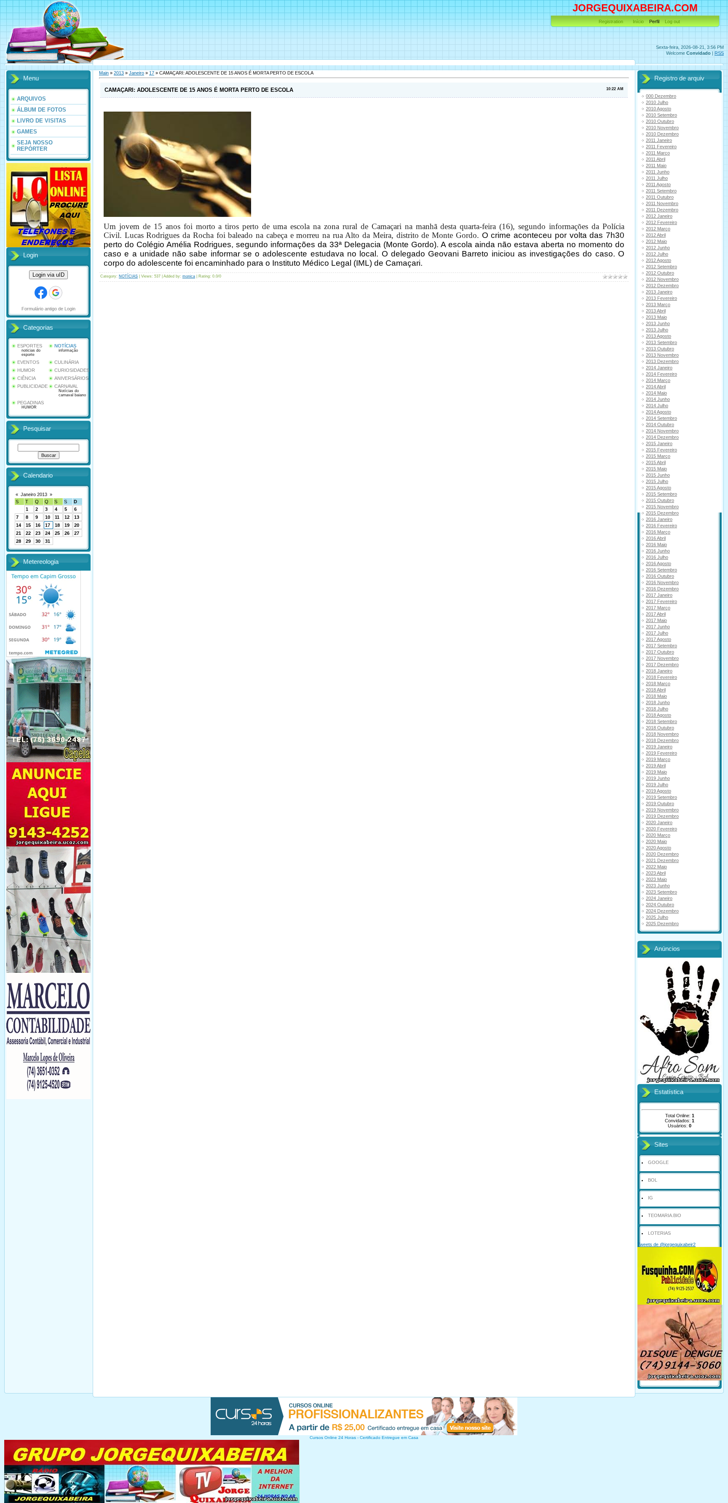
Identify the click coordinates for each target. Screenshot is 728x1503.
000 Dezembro (661, 96)
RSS (719, 53)
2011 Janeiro (659, 140)
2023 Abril (656, 873)
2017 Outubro (660, 651)
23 (37, 533)
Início (638, 21)
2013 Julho (657, 329)
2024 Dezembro (662, 910)
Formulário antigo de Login (48, 308)
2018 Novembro (662, 734)
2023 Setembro (661, 891)
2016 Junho (658, 550)
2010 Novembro (662, 127)
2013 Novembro (662, 355)
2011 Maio (656, 165)
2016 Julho (657, 557)
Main (104, 72)
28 (18, 541)
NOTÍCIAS (65, 345)
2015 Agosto (658, 487)
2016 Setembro (661, 569)
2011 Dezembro (662, 209)
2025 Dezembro (662, 923)
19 (67, 525)
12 (67, 517)
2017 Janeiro (659, 595)
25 (57, 533)
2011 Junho (657, 171)
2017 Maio (656, 620)
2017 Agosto (658, 639)
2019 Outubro (660, 803)
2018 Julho (657, 708)
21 (18, 533)
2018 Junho (658, 702)
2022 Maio (656, 866)
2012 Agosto (658, 260)
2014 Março (658, 380)
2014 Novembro (662, 430)
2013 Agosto (658, 336)
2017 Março (658, 607)
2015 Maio (656, 468)
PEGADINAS (30, 402)
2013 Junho (658, 323)
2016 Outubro (660, 576)
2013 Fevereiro (661, 298)
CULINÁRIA (66, 362)
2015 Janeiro (659, 443)
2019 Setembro (661, 797)
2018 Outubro (660, 727)
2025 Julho (657, 917)
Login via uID (48, 275)
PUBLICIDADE (32, 386)
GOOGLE (658, 1162)
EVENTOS (28, 362)
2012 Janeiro (659, 216)
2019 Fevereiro (661, 753)
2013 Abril (656, 310)
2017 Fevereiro (661, 601)
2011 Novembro (662, 203)
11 (57, 517)
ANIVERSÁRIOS (71, 378)
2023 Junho (658, 885)
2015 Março (658, 456)
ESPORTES (29, 345)
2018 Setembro (661, 721)
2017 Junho (658, 626)
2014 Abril (656, 386)
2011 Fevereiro (661, 146)
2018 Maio (656, 696)
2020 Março (658, 835)
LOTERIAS (659, 1233)
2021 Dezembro (662, 860)
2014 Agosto (658, 411)
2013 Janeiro (659, 291)
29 (28, 541)
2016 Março (658, 531)
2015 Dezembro (662, 512)
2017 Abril (656, 614)
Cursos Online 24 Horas (333, 1437)
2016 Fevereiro (661, 525)
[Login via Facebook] (41, 292)
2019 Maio (656, 771)
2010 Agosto (658, 108)
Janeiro (136, 72)
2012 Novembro (662, 279)
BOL (652, 1180)
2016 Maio (656, 544)
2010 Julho (657, 102)
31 (47, 541)
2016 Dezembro (662, 588)
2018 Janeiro (659, 670)
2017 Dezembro (662, 664)
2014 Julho (657, 405)
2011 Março (658, 152)
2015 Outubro (660, 500)
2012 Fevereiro (661, 222)
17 (47, 525)
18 (57, 525)
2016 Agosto (658, 563)
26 (67, 533)
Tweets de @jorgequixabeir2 (666, 1244)
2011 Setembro (661, 190)
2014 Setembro (661, 418)
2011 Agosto (658, 184)
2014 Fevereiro (661, 373)
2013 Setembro (661, 342)
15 (28, 525)
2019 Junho (658, 778)
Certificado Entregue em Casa (389, 1437)
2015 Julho (657, 481)
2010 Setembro (661, 114)
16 (37, 525)
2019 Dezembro (662, 816)
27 (76, 533)
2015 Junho (658, 475)
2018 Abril (656, 689)
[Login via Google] (55, 292)
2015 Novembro (662, 506)
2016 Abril (656, 538)
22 (28, 533)
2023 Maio (656, 879)
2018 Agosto (658, 715)
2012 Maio (656, 241)
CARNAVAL (66, 386)
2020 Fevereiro (661, 828)
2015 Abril (656, 462)
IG (650, 1197)
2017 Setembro (661, 645)
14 (18, 525)
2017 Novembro (662, 658)
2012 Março (658, 228)
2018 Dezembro (662, 740)
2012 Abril (656, 235)
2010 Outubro (660, 121)
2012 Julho (657, 253)
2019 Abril (656, 765)
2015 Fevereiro (661, 449)
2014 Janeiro (659, 367)
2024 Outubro (660, 904)
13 (76, 517)
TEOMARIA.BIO (664, 1215)
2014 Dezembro (662, 437)
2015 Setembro (661, 494)
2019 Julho (657, 784)
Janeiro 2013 (34, 494)
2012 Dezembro (662, 285)
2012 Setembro (661, 266)
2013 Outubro (660, 348)
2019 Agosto (658, 790)
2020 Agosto (658, 847)
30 (37, 541)
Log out (672, 21)
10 (47, 517)
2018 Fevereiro (661, 677)
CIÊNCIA (26, 378)
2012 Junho (658, 247)
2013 (119, 72)
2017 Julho (657, 632)
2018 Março (658, 683)
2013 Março (658, 304)
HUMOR (26, 370)
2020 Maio (656, 841)
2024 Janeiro (659, 898)
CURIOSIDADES (71, 370)
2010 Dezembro (662, 133)
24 (47, 533)
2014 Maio (656, 392)
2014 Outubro (660, 424)
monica (188, 276)
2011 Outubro (660, 197)
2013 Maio (656, 317)
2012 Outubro (660, 272)
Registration (611, 21)
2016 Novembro (662, 582)
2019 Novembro (662, 809)
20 (76, 525)
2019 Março (658, 759)
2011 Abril (655, 159)
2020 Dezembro (662, 854)
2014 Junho (658, 399)
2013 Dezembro (662, 361)
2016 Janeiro (659, 519)
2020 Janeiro (659, 822)
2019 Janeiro (659, 746)
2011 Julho (657, 178)
